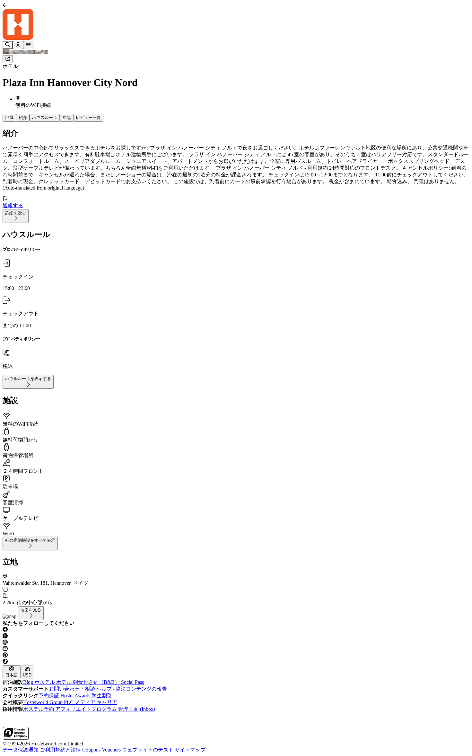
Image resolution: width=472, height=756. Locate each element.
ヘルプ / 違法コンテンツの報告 (131, 689)
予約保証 (49, 695)
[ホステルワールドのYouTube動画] (236, 649)
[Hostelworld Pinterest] (236, 655)
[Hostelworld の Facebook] (236, 630)
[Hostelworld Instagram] (236, 643)
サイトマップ (190, 749)
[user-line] (18, 45)
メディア (86, 702)
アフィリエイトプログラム (86, 709)
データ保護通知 (21, 749)
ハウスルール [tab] (44, 117)
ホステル (45, 682)
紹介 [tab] (23, 117)
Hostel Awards (76, 695)
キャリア (107, 702)
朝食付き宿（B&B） (97, 682)
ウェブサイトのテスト (148, 749)
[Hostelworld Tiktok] (236, 662)
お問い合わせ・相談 (72, 689)
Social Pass (132, 682)
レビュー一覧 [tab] (88, 117)
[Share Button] (8, 59)
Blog (28, 682)
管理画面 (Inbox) (136, 709)
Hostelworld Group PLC (49, 702)
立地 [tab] (66, 117)
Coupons (92, 749)
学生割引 (102, 695)
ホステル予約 (39, 709)
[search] (8, 45)
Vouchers (112, 749)
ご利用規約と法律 (61, 749)
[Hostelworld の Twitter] (236, 636)
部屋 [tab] (9, 117)
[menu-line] (28, 45)
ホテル (10, 66)
